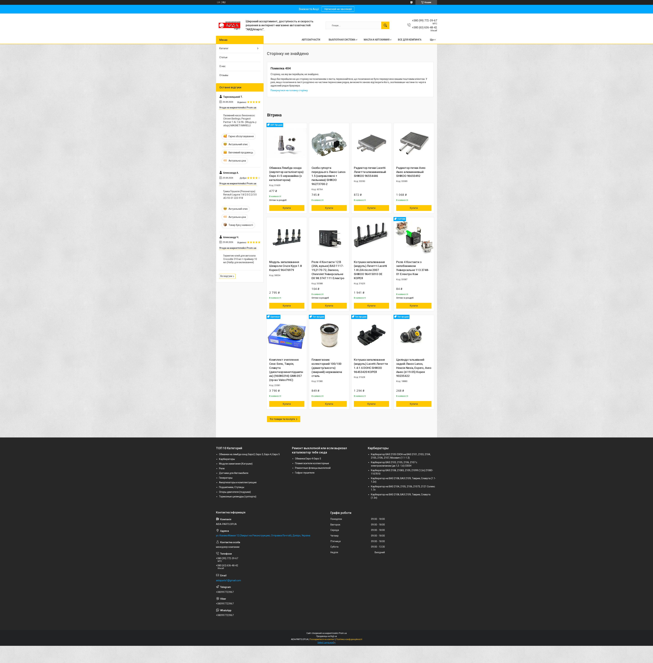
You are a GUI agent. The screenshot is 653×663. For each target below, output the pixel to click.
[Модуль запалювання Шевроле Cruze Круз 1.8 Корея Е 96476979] (287, 237)
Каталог (224, 48)
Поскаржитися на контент (322, 639)
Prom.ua (343, 633)
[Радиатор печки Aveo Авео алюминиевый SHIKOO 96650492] (414, 143)
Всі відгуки (226, 276)
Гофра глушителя (304, 472)
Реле (222, 468)
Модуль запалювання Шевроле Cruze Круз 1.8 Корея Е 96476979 (285, 266)
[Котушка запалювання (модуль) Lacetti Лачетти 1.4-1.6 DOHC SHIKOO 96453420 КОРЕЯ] (371, 335)
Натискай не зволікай (338, 9)
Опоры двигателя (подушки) (235, 492)
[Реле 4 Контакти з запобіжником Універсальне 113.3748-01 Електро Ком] (414, 237)
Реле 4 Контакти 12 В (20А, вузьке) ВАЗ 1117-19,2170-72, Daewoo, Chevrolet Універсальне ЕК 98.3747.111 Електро (328, 270)
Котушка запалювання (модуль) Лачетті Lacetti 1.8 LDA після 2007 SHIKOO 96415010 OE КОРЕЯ (370, 270)
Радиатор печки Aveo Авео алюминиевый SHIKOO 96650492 (410, 172)
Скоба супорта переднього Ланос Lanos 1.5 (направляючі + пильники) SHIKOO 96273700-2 (329, 176)
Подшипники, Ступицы (231, 487)
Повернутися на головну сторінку (289, 90)
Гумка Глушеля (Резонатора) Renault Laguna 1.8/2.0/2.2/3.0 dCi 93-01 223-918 (240, 194)
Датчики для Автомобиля (233, 473)
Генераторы (225, 477)
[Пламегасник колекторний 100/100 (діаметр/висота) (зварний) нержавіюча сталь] (329, 335)
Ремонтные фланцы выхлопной (313, 468)
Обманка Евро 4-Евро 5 (308, 458)
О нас (222, 66)
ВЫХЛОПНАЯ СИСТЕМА (342, 39)
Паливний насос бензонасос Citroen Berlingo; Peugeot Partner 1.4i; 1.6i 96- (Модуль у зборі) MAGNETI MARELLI (239, 120)
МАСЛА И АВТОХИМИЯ (376, 39)
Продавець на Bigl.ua (326, 636)
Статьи (223, 57)
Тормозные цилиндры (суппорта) (237, 496)
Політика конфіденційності (349, 639)
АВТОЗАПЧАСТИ (311, 39)
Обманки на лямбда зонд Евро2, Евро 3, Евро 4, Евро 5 (249, 454)
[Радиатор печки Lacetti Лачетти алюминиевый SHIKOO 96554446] (371, 143)
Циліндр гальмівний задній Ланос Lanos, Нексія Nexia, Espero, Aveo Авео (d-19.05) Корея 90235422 (413, 368)
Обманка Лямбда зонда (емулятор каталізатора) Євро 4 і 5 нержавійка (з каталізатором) (286, 174)
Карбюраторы (227, 459)
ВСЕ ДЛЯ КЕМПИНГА (409, 39)
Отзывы (223, 75)
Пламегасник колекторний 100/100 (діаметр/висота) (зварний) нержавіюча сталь (327, 368)
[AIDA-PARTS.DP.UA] (229, 25)
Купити (287, 208)
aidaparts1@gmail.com (228, 580)
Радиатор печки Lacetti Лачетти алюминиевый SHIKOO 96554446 (370, 172)
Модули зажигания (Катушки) (236, 463)
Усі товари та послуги (282, 419)
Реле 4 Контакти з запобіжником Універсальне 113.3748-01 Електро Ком (412, 268)
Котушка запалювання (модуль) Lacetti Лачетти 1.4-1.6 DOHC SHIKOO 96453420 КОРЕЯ (371, 365)
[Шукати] (385, 25)
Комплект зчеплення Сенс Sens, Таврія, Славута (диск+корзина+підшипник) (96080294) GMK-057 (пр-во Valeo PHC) (286, 370)
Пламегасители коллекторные (312, 463)
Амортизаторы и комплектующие (238, 482)
